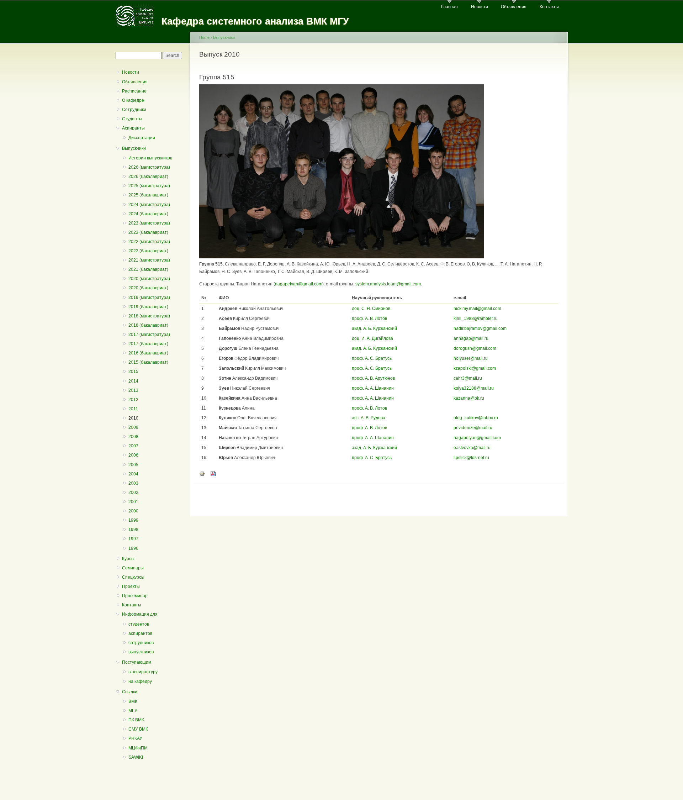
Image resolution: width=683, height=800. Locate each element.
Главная (449, 6)
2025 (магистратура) (149, 185)
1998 (133, 529)
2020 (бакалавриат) (148, 287)
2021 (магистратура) (149, 260)
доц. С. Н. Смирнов (371, 308)
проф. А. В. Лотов (369, 318)
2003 (133, 483)
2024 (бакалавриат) (148, 213)
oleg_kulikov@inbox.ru (476, 417)
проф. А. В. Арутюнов (373, 378)
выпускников (141, 651)
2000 (133, 511)
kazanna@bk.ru (469, 398)
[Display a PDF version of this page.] (213, 473)
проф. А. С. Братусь (372, 358)
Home (204, 37)
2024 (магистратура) (149, 204)
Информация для (140, 614)
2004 (133, 474)
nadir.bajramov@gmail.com (480, 328)
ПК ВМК (136, 719)
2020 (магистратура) (149, 278)
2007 (133, 445)
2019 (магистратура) (149, 297)
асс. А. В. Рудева (368, 417)
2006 (133, 455)
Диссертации (141, 137)
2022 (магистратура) (149, 241)
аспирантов (140, 633)
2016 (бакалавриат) (148, 353)
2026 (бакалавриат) (148, 176)
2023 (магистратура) (149, 223)
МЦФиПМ (138, 748)
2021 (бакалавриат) (148, 269)
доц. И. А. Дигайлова (372, 338)
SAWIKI (135, 757)
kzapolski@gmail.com (475, 368)
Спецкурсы (133, 577)
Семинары (133, 567)
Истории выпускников (150, 158)
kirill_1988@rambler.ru (476, 318)
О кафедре (133, 100)
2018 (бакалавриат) (148, 325)
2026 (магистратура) (149, 167)
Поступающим (136, 662)
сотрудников (141, 642)
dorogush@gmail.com (475, 348)
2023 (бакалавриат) (148, 232)
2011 (133, 408)
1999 (133, 520)
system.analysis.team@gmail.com (388, 283)
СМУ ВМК (138, 729)
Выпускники (134, 148)
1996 (133, 548)
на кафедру (140, 681)
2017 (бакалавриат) (148, 343)
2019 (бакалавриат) (148, 306)
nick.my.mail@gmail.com (477, 308)
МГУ (132, 710)
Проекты (131, 586)
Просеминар (135, 595)
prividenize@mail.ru (473, 427)
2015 (133, 371)
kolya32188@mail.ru (474, 388)
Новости (479, 6)
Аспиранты (133, 128)
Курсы (128, 558)
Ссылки (129, 691)
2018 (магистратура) (149, 316)
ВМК (132, 701)
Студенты (132, 118)
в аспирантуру (143, 671)
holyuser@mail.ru (471, 358)
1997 (133, 538)
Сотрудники (134, 109)
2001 (133, 501)
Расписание (134, 91)
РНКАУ (135, 738)
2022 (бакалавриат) (148, 250)
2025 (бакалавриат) (148, 195)
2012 (133, 399)
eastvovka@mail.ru (472, 447)
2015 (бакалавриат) (148, 362)
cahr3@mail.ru (468, 378)
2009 (133, 427)
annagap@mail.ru (471, 338)
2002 (133, 492)
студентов (138, 624)
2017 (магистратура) (149, 334)
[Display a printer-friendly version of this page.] (202, 473)
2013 (133, 390)
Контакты (549, 6)
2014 (133, 381)
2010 (133, 418)
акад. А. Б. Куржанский (374, 328)
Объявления (513, 6)
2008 (133, 436)
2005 (133, 464)
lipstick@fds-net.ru (471, 457)
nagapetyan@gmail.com (298, 283)
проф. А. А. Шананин (373, 388)
